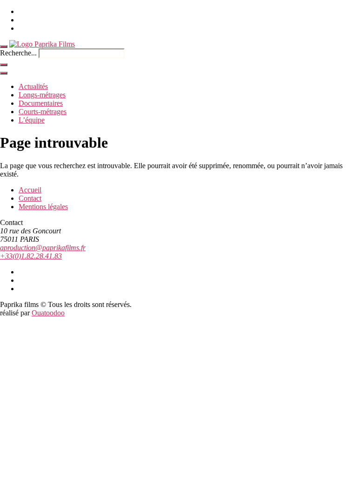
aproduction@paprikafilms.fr (43, 248)
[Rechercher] (3, 64)
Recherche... (18, 53)
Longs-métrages (42, 95)
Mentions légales (43, 207)
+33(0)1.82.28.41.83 (31, 256)
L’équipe (32, 120)
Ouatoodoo (48, 313)
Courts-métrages (42, 112)
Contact (30, 198)
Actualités (33, 86)
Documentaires (41, 103)
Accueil (30, 190)
